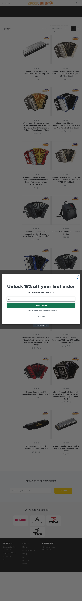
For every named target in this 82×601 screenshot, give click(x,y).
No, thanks (41, 316)
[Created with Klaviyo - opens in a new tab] (41, 325)
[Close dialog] (77, 277)
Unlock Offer (41, 305)
